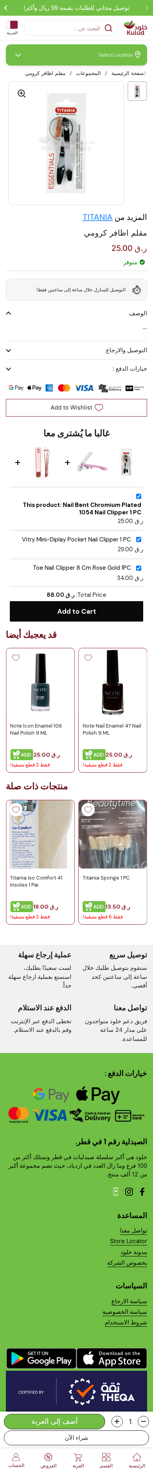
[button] (143, 1421)
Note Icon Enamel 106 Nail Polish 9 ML (36, 729)
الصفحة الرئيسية (129, 73)
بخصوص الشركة (127, 1262)
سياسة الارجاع (129, 1301)
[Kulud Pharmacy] (135, 28)
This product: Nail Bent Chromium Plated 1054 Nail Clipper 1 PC (82, 508)
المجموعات (88, 73)
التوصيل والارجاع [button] (126, 350)
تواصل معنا (133, 1230)
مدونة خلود (133, 1252)
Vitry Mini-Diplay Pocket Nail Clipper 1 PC (76, 539)
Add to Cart (76, 611)
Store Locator (128, 1241)
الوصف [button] (138, 313)
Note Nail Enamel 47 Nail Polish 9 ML (112, 729)
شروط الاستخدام (126, 1322)
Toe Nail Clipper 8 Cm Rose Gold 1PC (82, 568)
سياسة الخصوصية (124, 1311)
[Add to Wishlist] (88, 657)
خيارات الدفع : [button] (130, 368)
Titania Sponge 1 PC (106, 877)
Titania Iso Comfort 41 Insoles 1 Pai (36, 881)
